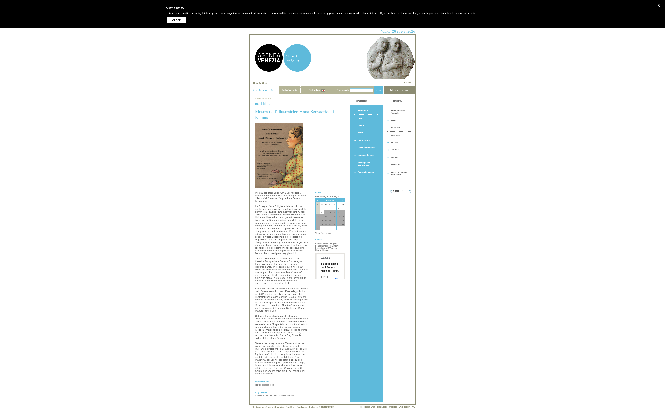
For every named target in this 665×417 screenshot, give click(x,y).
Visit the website (286, 396)
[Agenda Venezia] (269, 70)
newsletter (395, 165)
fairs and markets (366, 172)
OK (336, 278)
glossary (394, 142)
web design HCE (407, 407)
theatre (361, 125)
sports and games (366, 155)
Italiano (407, 83)
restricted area (367, 407)
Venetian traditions (366, 148)
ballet (360, 133)
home (259, 98)
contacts (394, 157)
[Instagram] (266, 83)
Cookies (393, 407)
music (360, 118)
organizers (395, 127)
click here (374, 13)
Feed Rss (290, 407)
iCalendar (279, 407)
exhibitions (267, 98)
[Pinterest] (260, 83)
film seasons (364, 140)
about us (395, 150)
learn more (395, 135)
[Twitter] (257, 83)
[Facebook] (254, 83)
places (393, 120)
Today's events (289, 90)
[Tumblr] (263, 83)
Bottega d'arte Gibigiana (266, 396)
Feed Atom (302, 407)
